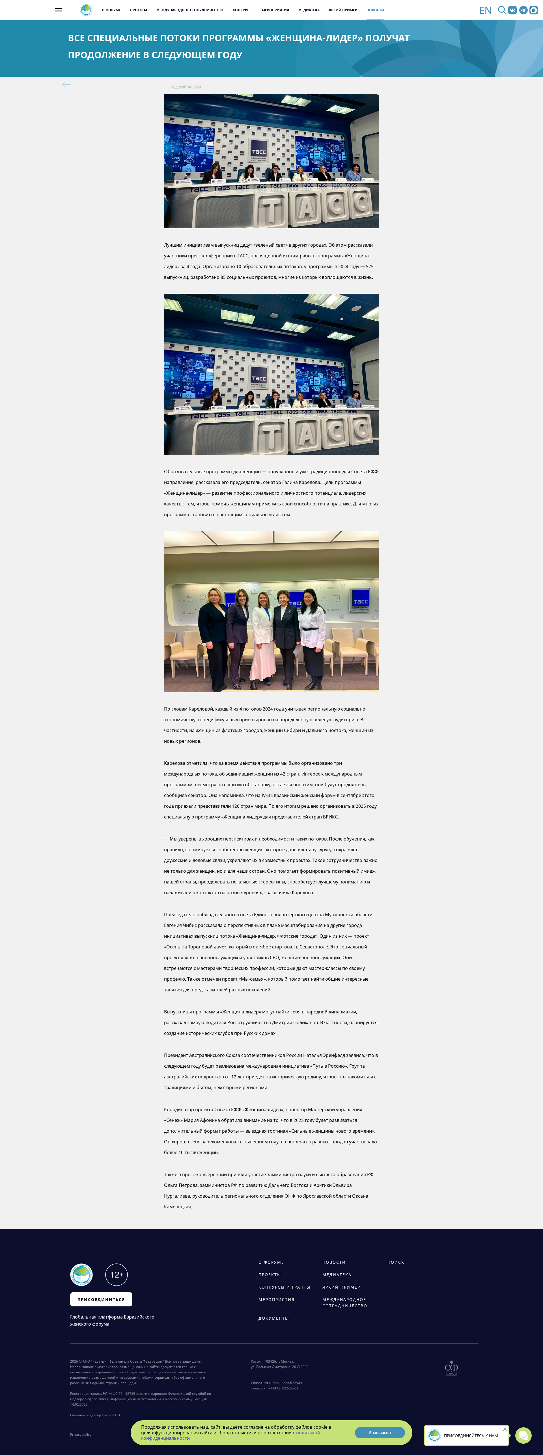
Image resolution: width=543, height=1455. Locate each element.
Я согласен (380, 1432)
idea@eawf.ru (293, 1382)
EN (485, 10)
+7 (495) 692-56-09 (282, 1388)
